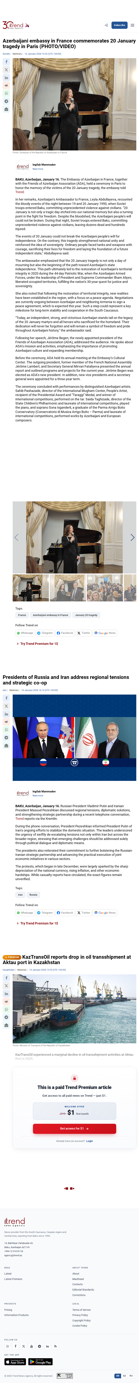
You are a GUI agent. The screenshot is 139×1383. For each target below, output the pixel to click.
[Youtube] (31, 1346)
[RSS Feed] (55, 1346)
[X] (23, 1346)
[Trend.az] (16, 25)
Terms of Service (81, 1309)
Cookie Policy (79, 1325)
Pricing (8, 1309)
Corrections (78, 1295)
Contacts (77, 1284)
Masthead (78, 1279)
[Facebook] (15, 1346)
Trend (19, 192)
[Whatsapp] (7, 1346)
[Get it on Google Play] (40, 1361)
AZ (124, 1376)
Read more (38, 169)
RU (131, 1376)
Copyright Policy (81, 1320)
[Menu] (132, 25)
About (75, 1273)
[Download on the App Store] (15, 1361)
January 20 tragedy (86, 615)
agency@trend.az (13, 1255)
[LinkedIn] (47, 1346)
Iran (20, 894)
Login (89, 1141)
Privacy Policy (80, 1315)
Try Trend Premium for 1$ (39, 644)
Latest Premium (13, 1279)
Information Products (16, 1315)
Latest (8, 1273)
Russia (33, 894)
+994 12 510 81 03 (13, 1251)
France (22, 615)
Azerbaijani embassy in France (50, 615)
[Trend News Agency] (14, 1222)
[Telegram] (39, 1346)
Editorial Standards (83, 1289)
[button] (6, 61)
